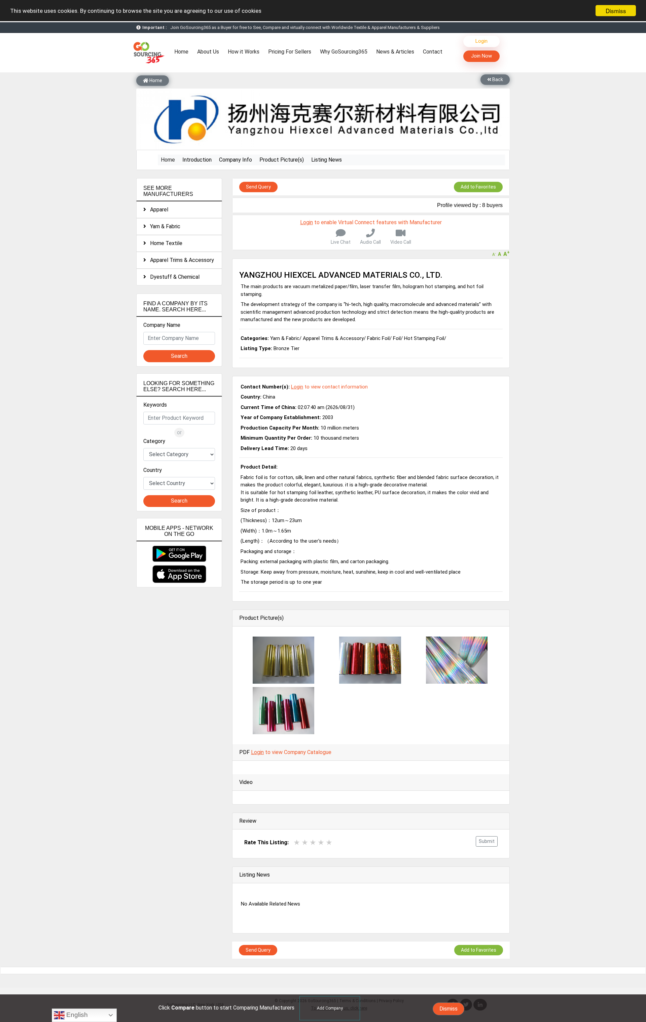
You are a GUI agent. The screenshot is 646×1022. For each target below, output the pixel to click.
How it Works (243, 51)
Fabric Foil (378, 338)
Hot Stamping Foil (424, 338)
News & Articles (395, 51)
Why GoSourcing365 (343, 51)
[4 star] (321, 842)
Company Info (235, 160)
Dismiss (616, 10)
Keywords (155, 405)
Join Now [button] (481, 56)
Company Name (161, 325)
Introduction (197, 160)
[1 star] (297, 842)
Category (154, 441)
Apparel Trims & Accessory (180, 260)
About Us (208, 51)
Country (152, 470)
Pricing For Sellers (289, 51)
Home (183, 51)
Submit (487, 841)
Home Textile (164, 243)
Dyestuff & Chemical (173, 277)
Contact (432, 51)
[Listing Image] (283, 659)
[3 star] (313, 842)
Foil (397, 338)
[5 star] (329, 842)
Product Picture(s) (281, 160)
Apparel (157, 209)
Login (481, 41)
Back (497, 79)
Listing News (326, 160)
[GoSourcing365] (148, 52)
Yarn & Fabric (163, 226)
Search (179, 356)
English (76, 1014)
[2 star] (305, 842)
